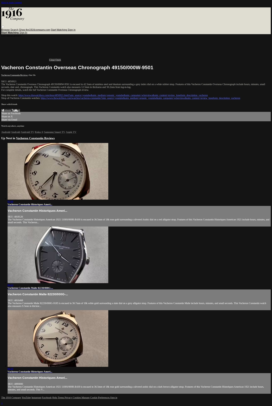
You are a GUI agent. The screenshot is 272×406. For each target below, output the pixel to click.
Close (52, 60)
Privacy (69, 397)
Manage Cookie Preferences (96, 397)
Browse (5, 29)
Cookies (77, 397)
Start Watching (59, 29)
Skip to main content (11, 2)
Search (14, 29)
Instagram (36, 397)
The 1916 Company (11, 397)
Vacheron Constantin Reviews (14, 75)
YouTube (26, 397)
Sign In (23, 32)
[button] (3, 27)
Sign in (72, 29)
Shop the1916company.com (34, 29)
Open (58, 60)
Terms (61, 397)
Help (55, 397)
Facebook (6, 110)
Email (17, 110)
